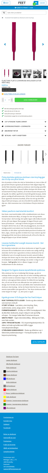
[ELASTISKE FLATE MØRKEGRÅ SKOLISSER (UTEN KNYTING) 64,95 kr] (39, 158)
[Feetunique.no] (22, 3)
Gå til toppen (38, 342)
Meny (7, 3)
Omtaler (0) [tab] (17, 173)
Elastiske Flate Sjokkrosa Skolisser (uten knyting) (19, 18)
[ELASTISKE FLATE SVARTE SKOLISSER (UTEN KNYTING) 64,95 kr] (9, 158)
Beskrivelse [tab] (7, 173)
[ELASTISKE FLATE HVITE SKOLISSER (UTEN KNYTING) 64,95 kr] (24, 158)
